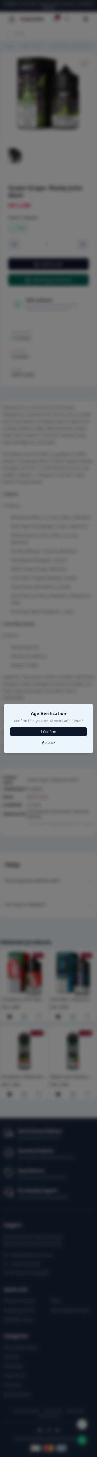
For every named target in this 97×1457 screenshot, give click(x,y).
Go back (48, 742)
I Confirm (48, 731)
